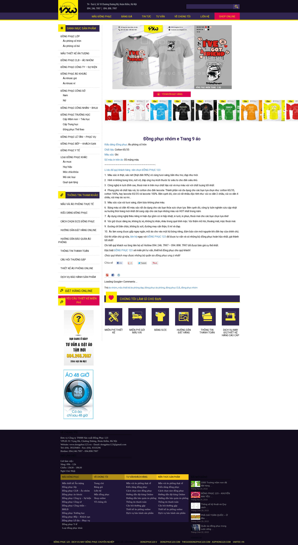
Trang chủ (99, 483)
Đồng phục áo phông (155, 287)
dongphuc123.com (170, 542)
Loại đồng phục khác (74, 157)
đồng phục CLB (173, 287)
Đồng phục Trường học (75, 114)
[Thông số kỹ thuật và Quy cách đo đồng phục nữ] (195, 505)
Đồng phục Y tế (70, 150)
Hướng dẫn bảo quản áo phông (141, 498)
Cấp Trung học (70, 124)
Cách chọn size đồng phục (78, 221)
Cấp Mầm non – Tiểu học (76, 119)
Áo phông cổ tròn (72, 40)
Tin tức (146, 16)
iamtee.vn (239, 542)
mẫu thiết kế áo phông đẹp (131, 287)
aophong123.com (221, 542)
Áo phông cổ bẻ (71, 46)
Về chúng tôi (182, 16)
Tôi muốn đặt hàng (172, 94)
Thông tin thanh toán (75, 250)
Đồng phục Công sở (73, 90)
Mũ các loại (69, 177)
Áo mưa (67, 161)
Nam (65, 95)
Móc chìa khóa (70, 171)
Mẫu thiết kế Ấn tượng (75, 53)
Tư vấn (160, 16)
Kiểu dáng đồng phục (115, 144)
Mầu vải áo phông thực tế (77, 204)
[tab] (107, 275)
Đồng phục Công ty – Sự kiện (79, 67)
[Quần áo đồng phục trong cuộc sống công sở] (195, 527)
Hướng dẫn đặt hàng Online (78, 230)
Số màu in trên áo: (114, 159)
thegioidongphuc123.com (196, 542)
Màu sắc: (109, 154)
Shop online (227, 16)
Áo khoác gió (70, 78)
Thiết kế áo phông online (77, 268)
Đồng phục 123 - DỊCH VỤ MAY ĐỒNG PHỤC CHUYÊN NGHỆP (84, 542)
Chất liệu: (109, 149)
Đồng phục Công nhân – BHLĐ (79, 107)
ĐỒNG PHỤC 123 (156, 236)
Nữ (64, 100)
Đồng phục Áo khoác (74, 73)
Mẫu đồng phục (101, 16)
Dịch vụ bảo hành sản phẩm (78, 277)
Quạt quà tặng (70, 182)
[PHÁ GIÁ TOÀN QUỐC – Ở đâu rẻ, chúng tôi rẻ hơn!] (195, 516)
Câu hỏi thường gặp (73, 259)
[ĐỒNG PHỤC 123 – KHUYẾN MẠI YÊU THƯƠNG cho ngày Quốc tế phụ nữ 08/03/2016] (195, 494)
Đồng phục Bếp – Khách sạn (78, 143)
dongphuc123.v (148, 542)
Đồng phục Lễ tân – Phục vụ (78, 136)
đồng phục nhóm (189, 287)
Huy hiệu (67, 166)
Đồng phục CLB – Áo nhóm (77, 60)
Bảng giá (126, 16)
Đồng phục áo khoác (72, 494)
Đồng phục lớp (70, 36)
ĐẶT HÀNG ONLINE (79, 291)
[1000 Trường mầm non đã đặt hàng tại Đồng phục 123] (195, 484)
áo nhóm (112, 287)
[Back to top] (291, 535)
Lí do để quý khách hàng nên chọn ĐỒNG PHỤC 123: (132, 169)
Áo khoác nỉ (69, 83)
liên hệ (133, 236)
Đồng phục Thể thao (73, 129)
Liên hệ (204, 16)
